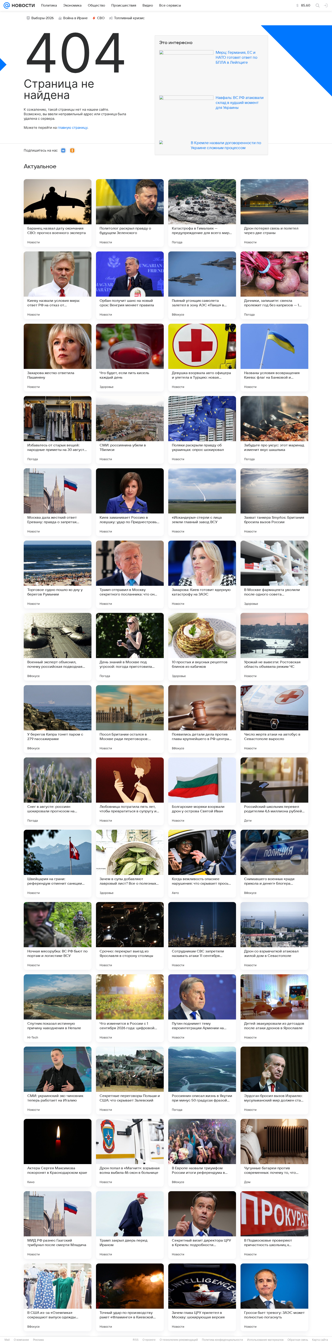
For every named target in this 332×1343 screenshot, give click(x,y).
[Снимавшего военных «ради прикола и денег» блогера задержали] (274, 864)
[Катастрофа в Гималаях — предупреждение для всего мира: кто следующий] (202, 213)
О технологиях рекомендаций (179, 1339)
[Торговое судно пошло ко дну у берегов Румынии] (57, 574)
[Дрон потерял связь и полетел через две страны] (274, 213)
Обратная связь (298, 1339)
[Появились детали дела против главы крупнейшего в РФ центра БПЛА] (202, 719)
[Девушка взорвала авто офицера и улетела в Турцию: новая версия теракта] (202, 357)
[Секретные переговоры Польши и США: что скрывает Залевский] (130, 1080)
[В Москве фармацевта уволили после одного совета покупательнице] (274, 574)
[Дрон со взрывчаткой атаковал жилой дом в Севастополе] (274, 936)
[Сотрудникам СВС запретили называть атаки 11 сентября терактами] (202, 936)
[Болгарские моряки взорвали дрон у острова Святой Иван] (202, 791)
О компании (21, 1339)
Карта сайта (320, 1339)
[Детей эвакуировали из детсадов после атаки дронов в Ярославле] (274, 1008)
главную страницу (72, 127)
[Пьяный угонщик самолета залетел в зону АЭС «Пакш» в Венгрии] (202, 285)
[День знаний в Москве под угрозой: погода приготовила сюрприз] (130, 647)
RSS (135, 1339)
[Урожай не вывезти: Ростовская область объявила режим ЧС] (274, 647)
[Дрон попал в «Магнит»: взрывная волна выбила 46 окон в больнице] (130, 1153)
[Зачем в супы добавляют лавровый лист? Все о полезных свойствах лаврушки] (130, 864)
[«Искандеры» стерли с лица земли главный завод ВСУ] (202, 502)
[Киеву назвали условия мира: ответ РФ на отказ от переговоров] (57, 285)
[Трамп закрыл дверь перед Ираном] (130, 1225)
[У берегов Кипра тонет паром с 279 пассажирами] (57, 719)
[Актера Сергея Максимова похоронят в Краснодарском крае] (57, 1153)
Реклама (38, 1339)
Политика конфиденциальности (222, 1339)
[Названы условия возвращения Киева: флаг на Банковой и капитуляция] (274, 357)
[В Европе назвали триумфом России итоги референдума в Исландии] (202, 1153)
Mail (7, 1339)
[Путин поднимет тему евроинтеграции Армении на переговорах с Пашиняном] (202, 1008)
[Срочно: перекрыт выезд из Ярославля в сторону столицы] (130, 936)
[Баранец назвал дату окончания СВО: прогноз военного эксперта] (57, 213)
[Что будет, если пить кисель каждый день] (130, 357)
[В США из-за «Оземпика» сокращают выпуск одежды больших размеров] (57, 1297)
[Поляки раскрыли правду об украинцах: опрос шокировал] (202, 430)
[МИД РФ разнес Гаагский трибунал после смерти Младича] (57, 1225)
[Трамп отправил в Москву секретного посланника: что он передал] (130, 574)
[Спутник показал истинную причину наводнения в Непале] (57, 1008)
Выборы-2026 (42, 18)
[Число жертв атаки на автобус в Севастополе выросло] (274, 719)
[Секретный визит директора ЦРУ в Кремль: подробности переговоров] (202, 1225)
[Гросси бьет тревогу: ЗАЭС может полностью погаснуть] (274, 1297)
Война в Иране (75, 18)
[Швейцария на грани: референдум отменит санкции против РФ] (57, 864)
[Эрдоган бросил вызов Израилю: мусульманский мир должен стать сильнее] (274, 1080)
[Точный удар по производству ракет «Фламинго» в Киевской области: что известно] (130, 1297)
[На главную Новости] (22, 5)
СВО (101, 18)
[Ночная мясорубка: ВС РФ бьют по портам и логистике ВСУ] (57, 936)
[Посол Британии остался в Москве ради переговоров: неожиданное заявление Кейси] (130, 719)
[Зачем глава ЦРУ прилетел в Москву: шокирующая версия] (202, 1297)
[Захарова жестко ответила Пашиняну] (57, 357)
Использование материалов (265, 1339)
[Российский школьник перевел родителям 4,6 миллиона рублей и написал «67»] (274, 791)
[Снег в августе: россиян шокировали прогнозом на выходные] (57, 791)
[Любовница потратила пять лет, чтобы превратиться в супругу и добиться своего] (130, 791)
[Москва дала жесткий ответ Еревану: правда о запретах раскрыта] (57, 502)
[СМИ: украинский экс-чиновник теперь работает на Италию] (57, 1080)
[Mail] (7, 5)
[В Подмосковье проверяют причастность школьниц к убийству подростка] (274, 1225)
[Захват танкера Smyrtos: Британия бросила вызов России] (274, 502)
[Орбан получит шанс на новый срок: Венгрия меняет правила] (130, 285)
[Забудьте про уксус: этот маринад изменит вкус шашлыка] (274, 430)
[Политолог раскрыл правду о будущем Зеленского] (130, 213)
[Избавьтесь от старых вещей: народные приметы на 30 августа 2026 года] (57, 430)
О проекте (149, 1339)
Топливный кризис (129, 18)
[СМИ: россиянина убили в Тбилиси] (130, 430)
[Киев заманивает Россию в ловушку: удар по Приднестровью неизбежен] (130, 502)
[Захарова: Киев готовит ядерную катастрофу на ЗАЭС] (202, 574)
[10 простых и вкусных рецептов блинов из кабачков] (202, 647)
